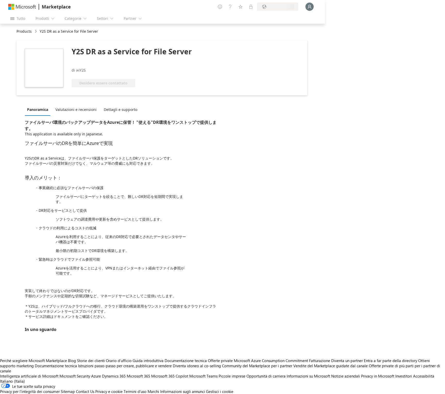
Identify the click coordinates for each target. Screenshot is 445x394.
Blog (72, 360)
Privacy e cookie (109, 391)
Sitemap (68, 391)
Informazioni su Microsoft (308, 376)
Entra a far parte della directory (390, 360)
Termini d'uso (135, 391)
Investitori (403, 376)
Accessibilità (423, 376)
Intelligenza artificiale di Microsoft (29, 376)
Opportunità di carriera (266, 376)
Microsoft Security (74, 376)
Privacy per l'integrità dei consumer (30, 391)
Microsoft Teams (203, 376)
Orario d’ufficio (119, 360)
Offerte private (220, 360)
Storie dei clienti (91, 360)
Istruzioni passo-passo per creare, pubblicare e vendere (125, 365)
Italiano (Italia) (12, 381)
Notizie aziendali (345, 376)
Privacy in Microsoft (377, 376)
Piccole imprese (232, 376)
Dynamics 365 (114, 376)
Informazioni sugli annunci (182, 391)
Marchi (153, 391)
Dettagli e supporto (120, 109)
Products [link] (24, 31)
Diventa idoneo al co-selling (197, 365)
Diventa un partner (347, 360)
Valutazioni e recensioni (76, 109)
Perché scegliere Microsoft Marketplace (33, 360)
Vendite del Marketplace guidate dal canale (330, 365)
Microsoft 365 (138, 376)
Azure (96, 376)
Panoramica (37, 109)
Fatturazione (319, 360)
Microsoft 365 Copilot (169, 376)
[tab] (39, 109)
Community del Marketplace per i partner (257, 365)
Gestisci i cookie (219, 391)
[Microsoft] (22, 7)
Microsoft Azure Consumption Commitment (271, 360)
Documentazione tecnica (186, 360)
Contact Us (85, 391)
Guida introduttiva (148, 360)
